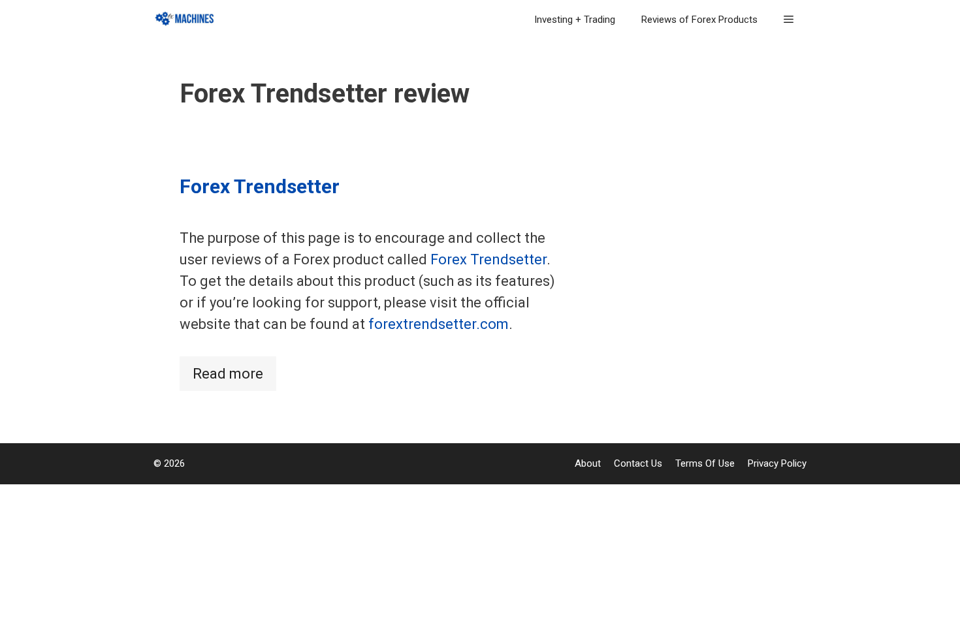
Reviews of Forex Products (699, 19)
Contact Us (638, 463)
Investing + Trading (574, 19)
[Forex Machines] (188, 19)
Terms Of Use (705, 463)
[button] (789, 19)
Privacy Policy (777, 463)
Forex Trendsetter (260, 186)
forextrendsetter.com (438, 324)
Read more (228, 374)
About (588, 463)
